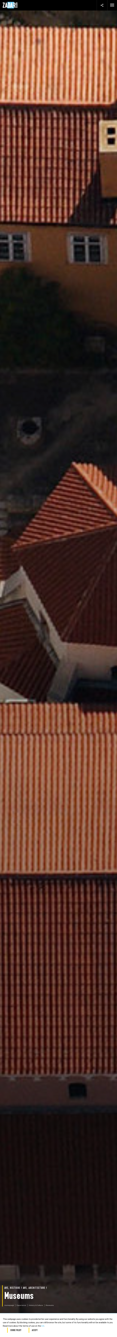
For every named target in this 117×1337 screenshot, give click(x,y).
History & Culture (36, 1305)
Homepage (9, 1305)
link (42, 1326)
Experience (21, 1305)
